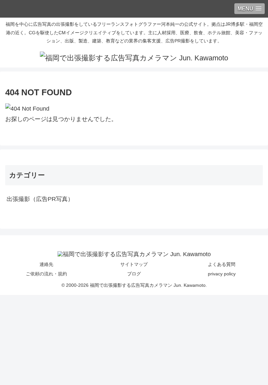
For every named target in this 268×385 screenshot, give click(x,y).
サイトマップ (134, 264)
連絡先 (46, 264)
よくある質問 (221, 264)
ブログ (134, 273)
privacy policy (222, 273)
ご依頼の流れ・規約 (46, 273)
